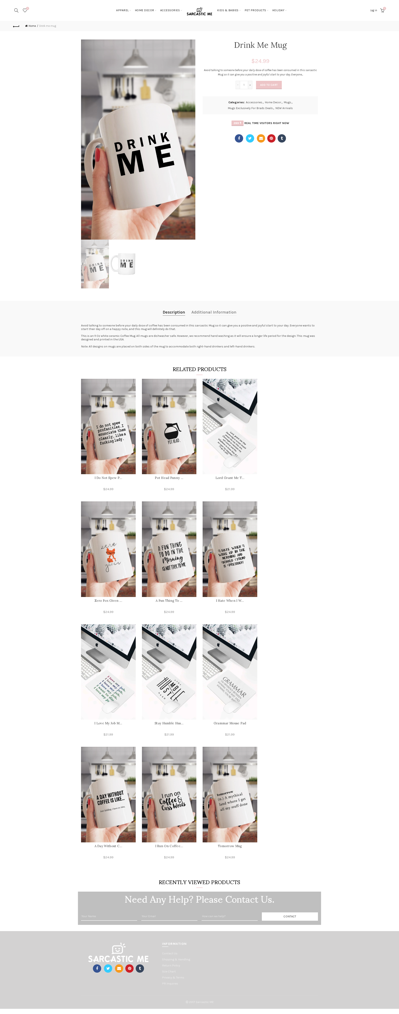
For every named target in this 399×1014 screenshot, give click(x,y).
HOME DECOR (144, 10)
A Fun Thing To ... (169, 601)
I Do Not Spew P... (108, 478)
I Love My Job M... (108, 723)
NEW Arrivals (284, 108)
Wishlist (27, 8)
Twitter (250, 138)
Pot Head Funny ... (169, 478)
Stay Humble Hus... (169, 723)
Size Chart (169, 971)
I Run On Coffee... (169, 846)
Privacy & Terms (173, 977)
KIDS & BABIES (228, 10)
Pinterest (271, 138)
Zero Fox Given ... (108, 601)
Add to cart (269, 84)
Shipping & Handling (176, 959)
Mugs (287, 102)
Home (32, 25)
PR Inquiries (170, 983)
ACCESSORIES (170, 10)
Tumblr (282, 138)
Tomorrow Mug (230, 846)
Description (174, 312)
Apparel (122, 10)
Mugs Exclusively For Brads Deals (250, 108)
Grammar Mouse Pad (230, 723)
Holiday (278, 10)
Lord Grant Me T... (230, 478)
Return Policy (171, 965)
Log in (373, 10)
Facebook (239, 138)
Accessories (254, 102)
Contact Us (169, 953)
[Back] (16, 26)
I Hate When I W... (230, 601)
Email (261, 138)
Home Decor (273, 102)
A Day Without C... (108, 846)
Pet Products (255, 10)
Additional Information (213, 312)
